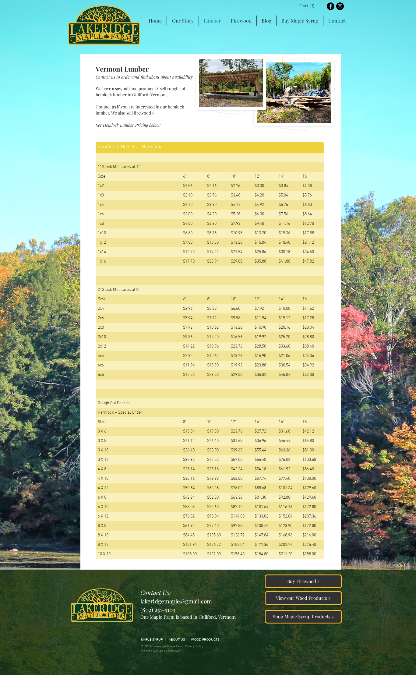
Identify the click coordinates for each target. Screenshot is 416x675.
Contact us (106, 107)
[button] (308, 6)
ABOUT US (177, 639)
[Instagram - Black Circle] (340, 6)
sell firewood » (140, 113)
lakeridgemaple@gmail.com (176, 601)
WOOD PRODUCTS (205, 639)
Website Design (152, 650)
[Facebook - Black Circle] (330, 6)
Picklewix (174, 650)
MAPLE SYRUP (152, 639)
